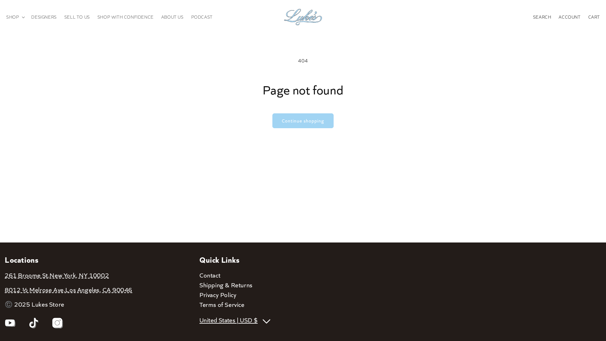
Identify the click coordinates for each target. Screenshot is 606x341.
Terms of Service (222, 304)
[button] (15, 17)
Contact (209, 275)
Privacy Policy (217, 294)
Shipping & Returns (225, 285)
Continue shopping (303, 120)
